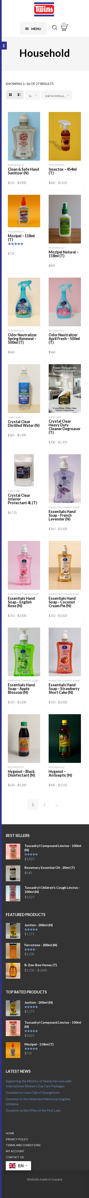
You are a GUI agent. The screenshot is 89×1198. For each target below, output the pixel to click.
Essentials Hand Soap (64, 507)
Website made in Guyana (44, 1179)
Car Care (14, 417)
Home (10, 1133)
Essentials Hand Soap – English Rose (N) (21, 602)
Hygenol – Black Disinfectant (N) (21, 773)
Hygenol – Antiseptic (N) (60, 773)
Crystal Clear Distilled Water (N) (24, 423)
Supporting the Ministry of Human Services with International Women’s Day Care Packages (38, 1083)
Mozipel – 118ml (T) (21, 237)
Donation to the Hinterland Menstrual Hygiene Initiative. (38, 1101)
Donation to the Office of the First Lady (33, 1110)
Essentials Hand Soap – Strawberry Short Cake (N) (64, 689)
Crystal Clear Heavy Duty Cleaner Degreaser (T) (65, 427)
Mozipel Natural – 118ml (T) (63, 254)
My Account (15, 1151)
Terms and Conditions (23, 1145)
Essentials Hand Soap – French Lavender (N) (62, 515)
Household (16, 165)
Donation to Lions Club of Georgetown (33, 1092)
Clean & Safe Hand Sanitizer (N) (23, 171)
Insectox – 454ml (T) (63, 171)
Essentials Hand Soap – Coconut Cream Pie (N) (62, 602)
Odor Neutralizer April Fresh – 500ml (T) (64, 339)
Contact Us (15, 1157)
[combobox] (32, 95)
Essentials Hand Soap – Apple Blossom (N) (21, 689)
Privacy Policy (17, 1139)
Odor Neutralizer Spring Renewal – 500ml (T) (22, 339)
